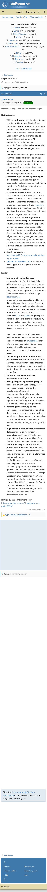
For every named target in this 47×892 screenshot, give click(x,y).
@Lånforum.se (13, 296)
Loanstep (13, 40)
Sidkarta (7, 866)
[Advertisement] (23, 544)
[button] (5, 862)
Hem (26, 875)
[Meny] (3, 11)
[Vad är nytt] (38, 12)
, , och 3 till (17, 515)
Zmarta (16, 27)
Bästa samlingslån (36, 17)
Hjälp (6, 875)
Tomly (18, 53)
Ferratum (19, 59)
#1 (45, 94)
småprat (39, 205)
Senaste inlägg (7, 17)
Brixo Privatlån (19, 34)
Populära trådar (21, 17)
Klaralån (19, 62)
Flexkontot (17, 56)
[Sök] (43, 12)
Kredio (18, 37)
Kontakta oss (29, 866)
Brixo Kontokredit (12, 46)
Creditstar (12, 43)
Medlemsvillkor (10, 871)
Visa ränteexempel (23, 68)
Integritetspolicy (30, 871)
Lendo (16, 31)
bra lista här (32, 340)
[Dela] (41, 94)
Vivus (17, 315)
